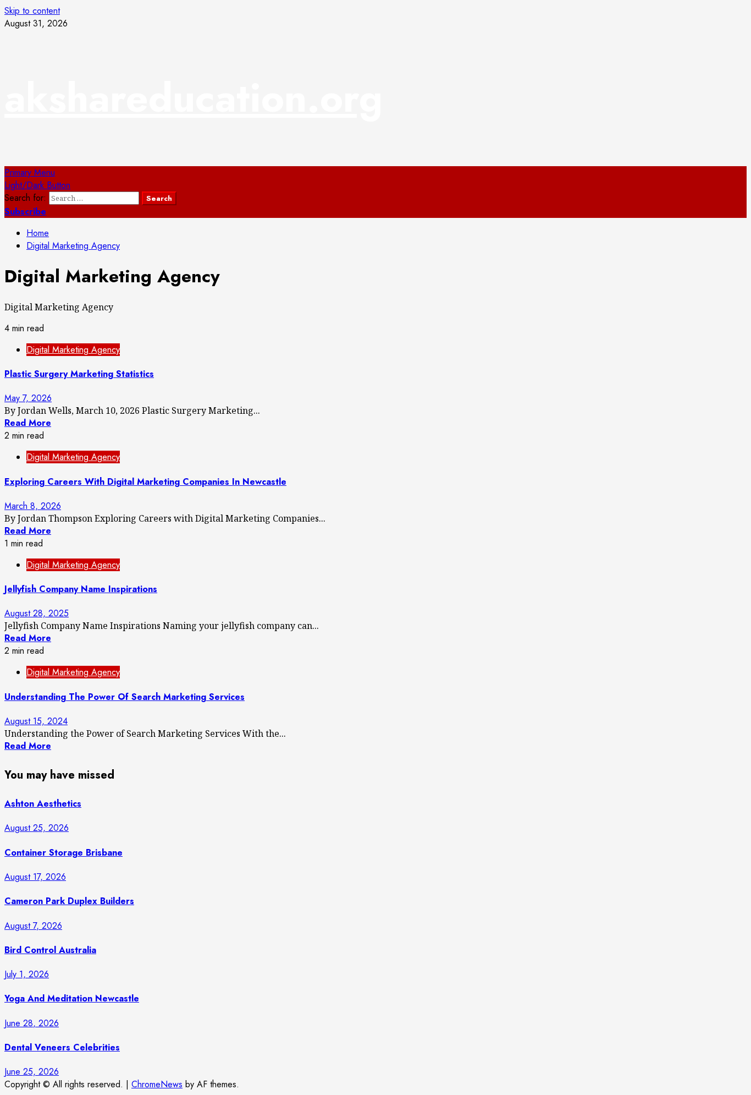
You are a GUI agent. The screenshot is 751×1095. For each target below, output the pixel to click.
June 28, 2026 (31, 1023)
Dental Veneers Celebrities (62, 1047)
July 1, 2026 (26, 974)
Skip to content (32, 10)
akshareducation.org (193, 98)
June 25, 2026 (31, 1071)
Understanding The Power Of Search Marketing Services (124, 697)
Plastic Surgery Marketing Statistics (79, 374)
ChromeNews (157, 1084)
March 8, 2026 (32, 506)
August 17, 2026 (35, 876)
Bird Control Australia (50, 950)
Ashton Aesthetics (42, 803)
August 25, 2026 (36, 828)
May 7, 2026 (28, 398)
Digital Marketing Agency (73, 349)
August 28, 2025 (36, 613)
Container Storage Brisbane (63, 852)
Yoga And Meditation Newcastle (71, 998)
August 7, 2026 (33, 925)
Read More (27, 423)
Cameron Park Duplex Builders (69, 901)
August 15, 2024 (36, 721)
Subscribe (25, 211)
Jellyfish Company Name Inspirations (80, 589)
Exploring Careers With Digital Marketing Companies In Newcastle (145, 481)
